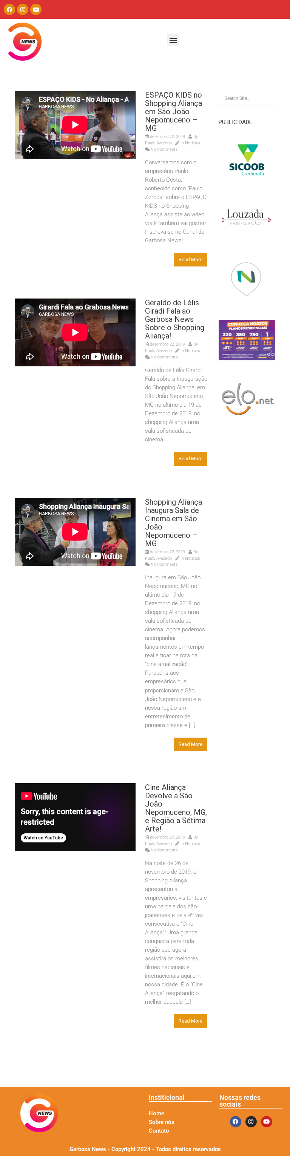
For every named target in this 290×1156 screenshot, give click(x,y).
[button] (173, 40)
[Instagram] (22, 9)
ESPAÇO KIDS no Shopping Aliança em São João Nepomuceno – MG (173, 111)
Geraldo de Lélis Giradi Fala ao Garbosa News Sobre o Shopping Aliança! (174, 319)
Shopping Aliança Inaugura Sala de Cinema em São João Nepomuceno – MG (173, 523)
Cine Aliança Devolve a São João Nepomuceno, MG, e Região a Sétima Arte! (176, 808)
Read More (190, 259)
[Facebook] (9, 9)
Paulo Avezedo (158, 143)
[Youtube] (36, 9)
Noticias (192, 143)
